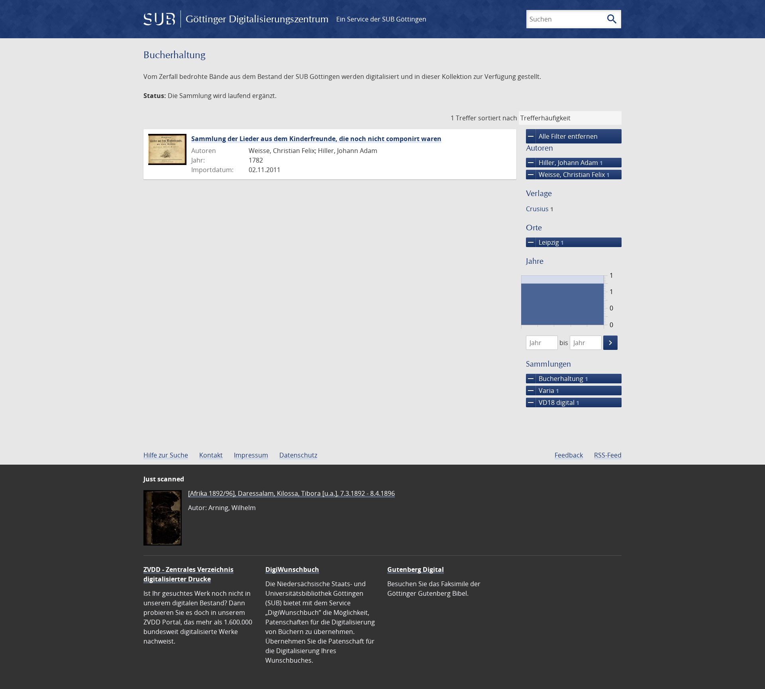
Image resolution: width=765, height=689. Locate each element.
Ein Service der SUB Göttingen (381, 19)
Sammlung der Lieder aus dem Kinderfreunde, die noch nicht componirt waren (316, 138)
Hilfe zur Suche (165, 455)
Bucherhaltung (557, 378)
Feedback (569, 455)
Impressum (251, 455)
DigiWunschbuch (292, 569)
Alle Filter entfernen (562, 136)
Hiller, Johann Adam (564, 162)
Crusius (539, 208)
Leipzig (545, 242)
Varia (542, 390)
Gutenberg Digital (415, 569)
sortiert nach (497, 118)
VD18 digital (552, 402)
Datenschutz (298, 455)
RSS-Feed (608, 455)
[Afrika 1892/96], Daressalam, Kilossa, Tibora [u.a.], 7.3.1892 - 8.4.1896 (291, 493)
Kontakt (211, 455)
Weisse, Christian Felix (568, 174)
